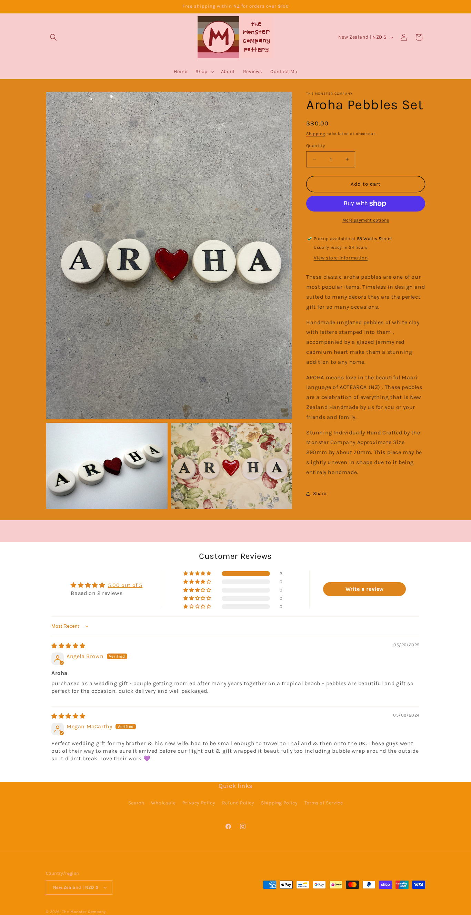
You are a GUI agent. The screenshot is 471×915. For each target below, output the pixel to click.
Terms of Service (323, 803)
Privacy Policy (198, 803)
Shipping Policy (279, 803)
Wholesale (163, 803)
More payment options (365, 220)
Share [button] (320, 493)
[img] (68, 645)
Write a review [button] (364, 589)
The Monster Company (84, 911)
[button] (53, 37)
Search (136, 803)
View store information (341, 258)
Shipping (315, 133)
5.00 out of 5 (125, 585)
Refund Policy (238, 803)
